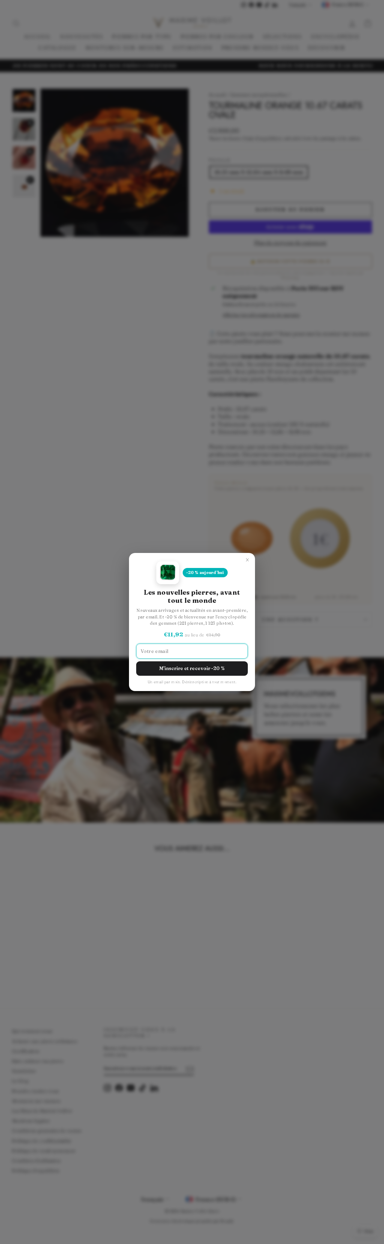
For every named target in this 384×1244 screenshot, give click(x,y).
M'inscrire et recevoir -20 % (192, 668)
